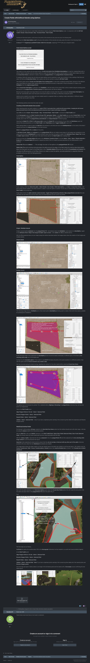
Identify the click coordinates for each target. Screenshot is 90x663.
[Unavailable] (49, 171)
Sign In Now (64, 645)
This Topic (81, 10)
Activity (25, 10)
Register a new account (25, 645)
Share (73, 22)
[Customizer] (85, 4)
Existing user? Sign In (73, 4)
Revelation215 (10, 611)
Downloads (16, 10)
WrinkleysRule (12, 21)
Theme (4, 660)
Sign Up (81, 4)
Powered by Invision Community (80, 661)
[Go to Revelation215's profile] (10, 619)
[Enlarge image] (30, 59)
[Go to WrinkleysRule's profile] (6, 22)
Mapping (17, 23)
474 (10, 42)
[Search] (85, 10)
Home (7, 10)
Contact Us (10, 660)
